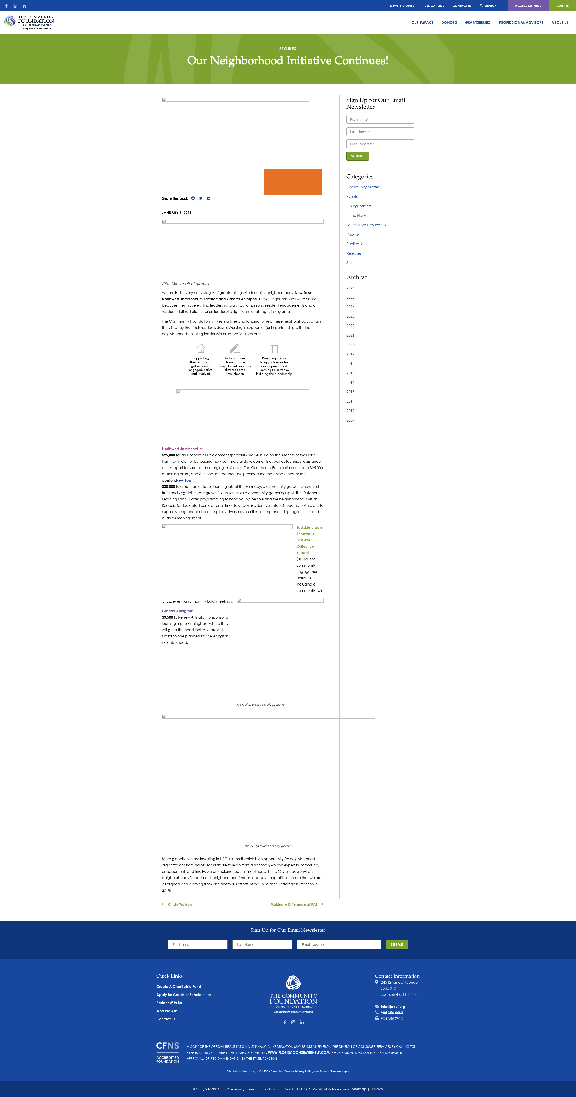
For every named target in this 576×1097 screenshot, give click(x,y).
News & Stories (402, 5)
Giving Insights (358, 206)
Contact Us (462, 5)
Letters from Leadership (366, 224)
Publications (433, 5)
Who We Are (166, 1011)
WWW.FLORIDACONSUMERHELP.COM (299, 1052)
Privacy (376, 1089)
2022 (350, 325)
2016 (350, 382)
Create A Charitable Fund (178, 986)
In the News (356, 215)
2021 (350, 335)
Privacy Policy (304, 1071)
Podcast (353, 234)
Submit (357, 156)
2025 (350, 297)
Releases (353, 253)
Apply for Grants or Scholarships (184, 994)
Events (352, 196)
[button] (193, 198)
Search (491, 5)
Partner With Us (169, 1003)
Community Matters (363, 187)
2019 (350, 354)
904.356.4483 (392, 1012)
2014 (350, 401)
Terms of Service (330, 1071)
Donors (449, 22)
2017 (350, 372)
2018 (350, 363)
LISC (238, 474)
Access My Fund (528, 5)
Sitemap (359, 1089)
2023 (350, 316)
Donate (562, 5)
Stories (351, 262)
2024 (350, 306)
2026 (350, 287)
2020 (350, 344)
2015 (350, 391)
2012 (350, 410)
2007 (350, 420)
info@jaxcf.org (393, 1006)
